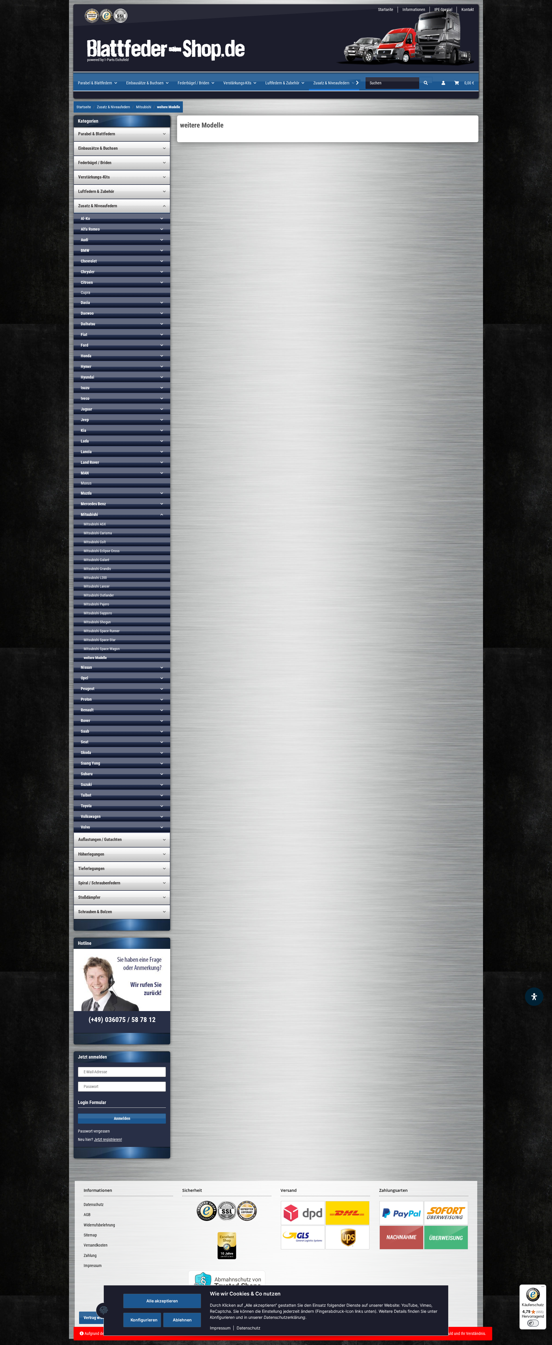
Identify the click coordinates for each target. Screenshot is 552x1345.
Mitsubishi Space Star (100, 640)
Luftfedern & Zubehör (96, 191)
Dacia (85, 302)
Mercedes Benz (93, 503)
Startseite (385, 9)
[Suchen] (425, 83)
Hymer (86, 366)
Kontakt (467, 9)
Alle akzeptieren (162, 1300)
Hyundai (87, 377)
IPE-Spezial (443, 9)
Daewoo (87, 313)
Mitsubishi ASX (95, 524)
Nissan (86, 667)
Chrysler (88, 271)
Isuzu (85, 387)
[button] (443, 83)
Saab (85, 731)
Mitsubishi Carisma (98, 533)
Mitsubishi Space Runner (102, 631)
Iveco (85, 398)
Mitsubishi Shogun (97, 622)
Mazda (86, 493)
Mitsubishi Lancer (97, 586)
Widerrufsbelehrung (99, 1225)
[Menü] (542, 1288)
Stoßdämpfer (89, 897)
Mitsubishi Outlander (99, 595)
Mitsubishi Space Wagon (102, 649)
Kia (83, 430)
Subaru (87, 774)
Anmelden (122, 1118)
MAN (85, 473)
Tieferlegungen (91, 868)
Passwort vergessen (94, 1131)
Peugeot (87, 688)
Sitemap (90, 1235)
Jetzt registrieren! (108, 1139)
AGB (87, 1214)
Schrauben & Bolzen (95, 911)
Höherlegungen (91, 854)
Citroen (87, 282)
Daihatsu (88, 324)
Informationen (413, 9)
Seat (84, 742)
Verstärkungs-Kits (94, 177)
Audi (84, 240)
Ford (84, 345)
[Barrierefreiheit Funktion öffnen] (534, 996)
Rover (85, 720)
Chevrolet (89, 261)
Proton (86, 699)
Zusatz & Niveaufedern (97, 205)
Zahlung (90, 1255)
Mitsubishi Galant (96, 560)
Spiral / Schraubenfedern (99, 883)
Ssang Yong (90, 763)
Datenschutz (248, 1327)
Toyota (86, 805)
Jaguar (86, 409)
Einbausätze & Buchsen (98, 148)
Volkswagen (91, 816)
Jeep (85, 419)
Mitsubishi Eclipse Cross (102, 551)
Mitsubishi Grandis (97, 569)
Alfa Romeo (90, 229)
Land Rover (90, 462)
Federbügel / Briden (94, 162)
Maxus (86, 483)
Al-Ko (85, 218)
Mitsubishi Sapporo (98, 613)
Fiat (84, 334)
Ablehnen (182, 1319)
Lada (85, 441)
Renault (87, 710)
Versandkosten (96, 1245)
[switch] (533, 1323)
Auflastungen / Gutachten (100, 839)
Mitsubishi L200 (95, 577)
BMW (85, 250)
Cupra (85, 292)
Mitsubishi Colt (95, 542)
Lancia (86, 451)
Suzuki (86, 784)
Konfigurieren (144, 1319)
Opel (84, 678)
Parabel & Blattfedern (96, 133)
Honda (86, 356)
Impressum (220, 1327)
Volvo (85, 827)
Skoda (86, 752)
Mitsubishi (89, 514)
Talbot (86, 795)
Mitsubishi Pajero (96, 604)
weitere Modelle (95, 658)
